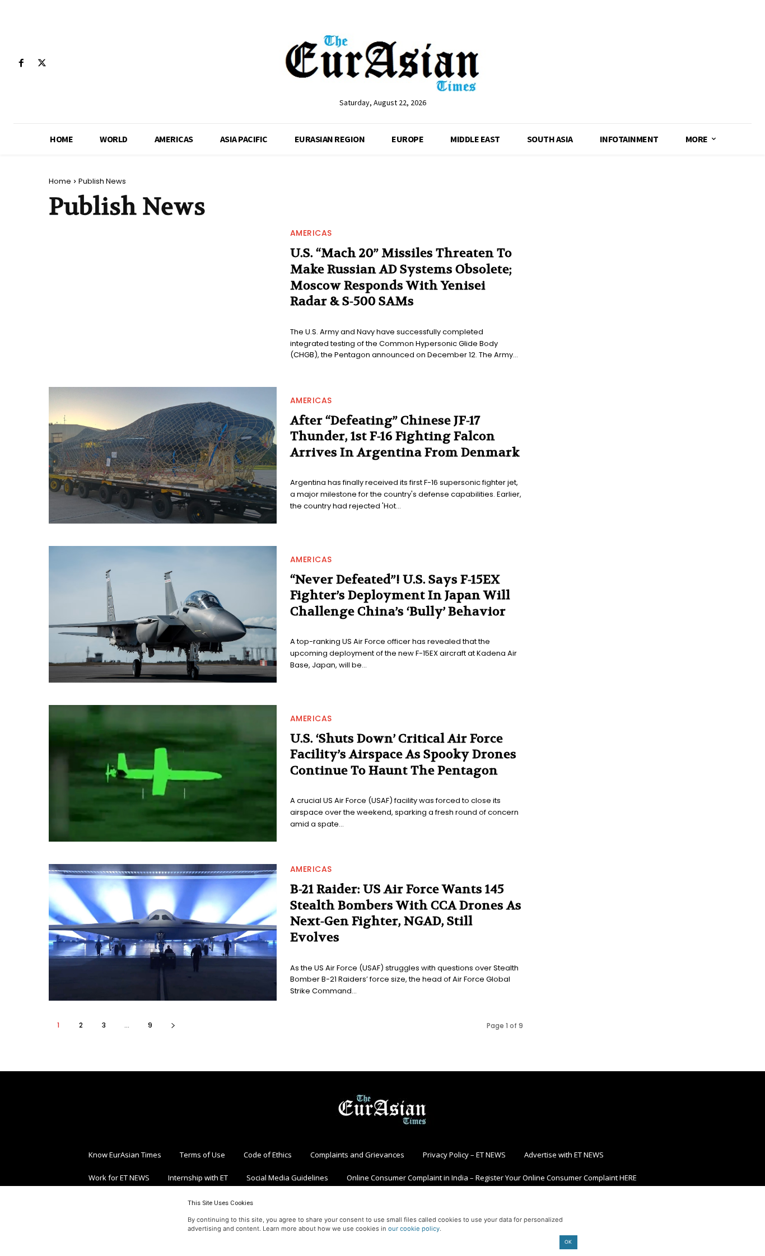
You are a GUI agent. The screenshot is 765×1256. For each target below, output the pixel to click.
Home (60, 181)
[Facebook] (21, 63)
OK (568, 1242)
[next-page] (173, 1025)
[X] (41, 63)
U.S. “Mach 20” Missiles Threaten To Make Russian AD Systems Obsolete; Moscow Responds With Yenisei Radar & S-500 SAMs (401, 277)
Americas (311, 233)
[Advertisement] (630, 247)
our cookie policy (414, 1228)
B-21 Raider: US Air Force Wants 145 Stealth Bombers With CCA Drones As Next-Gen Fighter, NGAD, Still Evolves (405, 913)
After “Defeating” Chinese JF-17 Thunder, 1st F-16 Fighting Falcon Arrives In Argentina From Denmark (405, 436)
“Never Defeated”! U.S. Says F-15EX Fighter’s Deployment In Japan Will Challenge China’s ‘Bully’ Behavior (400, 595)
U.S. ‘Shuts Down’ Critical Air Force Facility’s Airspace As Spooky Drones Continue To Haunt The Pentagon (403, 754)
